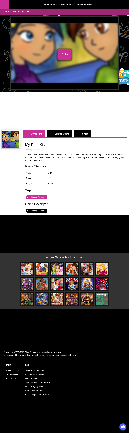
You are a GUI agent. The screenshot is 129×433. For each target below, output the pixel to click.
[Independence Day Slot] (72, 284)
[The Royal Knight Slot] (86, 299)
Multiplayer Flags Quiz (35, 374)
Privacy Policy (12, 370)
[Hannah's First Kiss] (26, 269)
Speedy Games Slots (34, 370)
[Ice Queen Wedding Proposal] (26, 284)
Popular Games (86, 4)
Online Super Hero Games (37, 394)
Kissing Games (37, 197)
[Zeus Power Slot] (86, 284)
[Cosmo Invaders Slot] (102, 284)
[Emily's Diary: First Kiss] (72, 269)
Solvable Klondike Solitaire (37, 382)
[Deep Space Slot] (41, 299)
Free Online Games (34, 390)
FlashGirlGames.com (34, 352)
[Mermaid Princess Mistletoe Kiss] (57, 284)
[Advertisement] (64, 111)
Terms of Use (12, 374)
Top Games (67, 4)
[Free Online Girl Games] (3, 12)
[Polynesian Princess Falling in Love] (41, 284)
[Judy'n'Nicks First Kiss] (41, 269)
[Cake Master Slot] (57, 299)
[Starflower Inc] (102, 299)
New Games (50, 4)
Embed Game (62, 134)
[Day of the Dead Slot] (72, 299)
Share (85, 134)
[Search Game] (125, 5)
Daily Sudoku (31, 378)
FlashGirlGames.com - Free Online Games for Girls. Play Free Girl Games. (24, 4)
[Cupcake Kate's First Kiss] (57, 269)
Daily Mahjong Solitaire (35, 386)
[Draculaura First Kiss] (86, 269)
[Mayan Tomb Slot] (26, 299)
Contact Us (11, 378)
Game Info (36, 134)
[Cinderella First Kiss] (102, 269)
